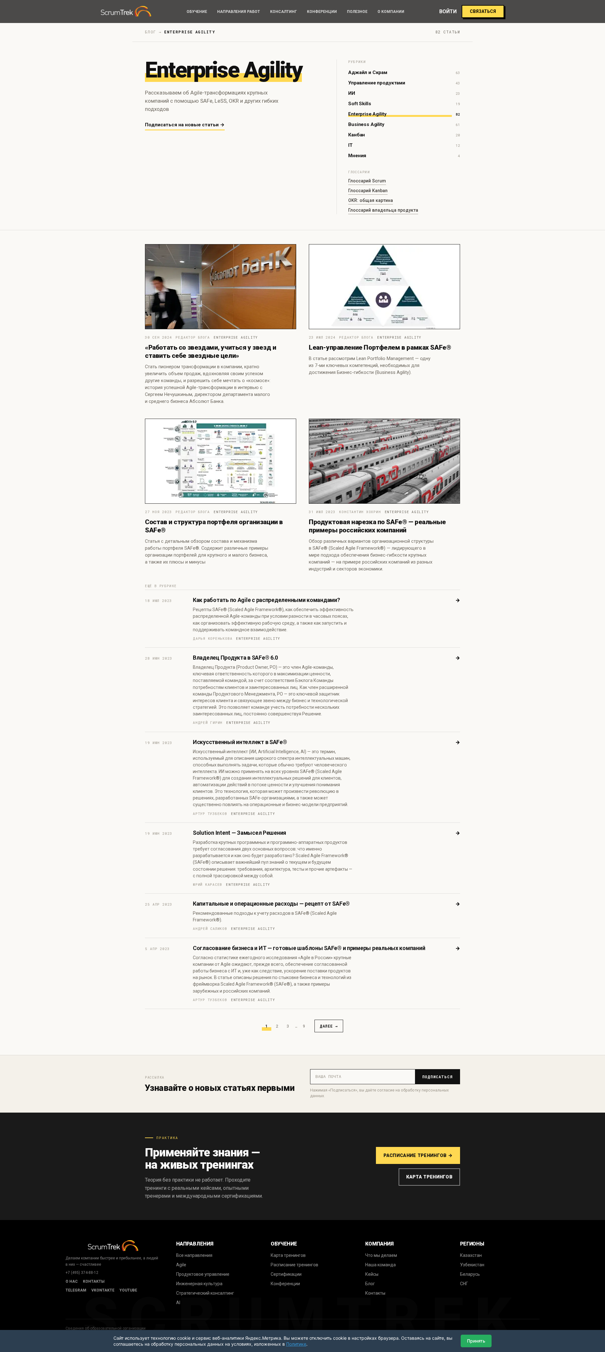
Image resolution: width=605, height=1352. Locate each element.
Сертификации (286, 1274)
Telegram (76, 1290)
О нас (72, 1281)
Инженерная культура (199, 1283)
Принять (476, 1340)
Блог (370, 1283)
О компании (390, 11)
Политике (296, 1344)
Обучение (197, 11)
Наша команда (380, 1264)
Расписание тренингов (294, 1264)
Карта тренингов (429, 1177)
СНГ (464, 1283)
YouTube (128, 1290)
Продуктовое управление (202, 1274)
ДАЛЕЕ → (329, 1025)
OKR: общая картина (370, 200)
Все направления (194, 1255)
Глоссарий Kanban (368, 190)
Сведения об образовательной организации (106, 1328)
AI (178, 1302)
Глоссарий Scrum (367, 180)
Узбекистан (472, 1264)
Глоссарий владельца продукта (383, 210)
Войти (448, 11)
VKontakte (102, 1290)
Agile (181, 1264)
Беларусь (470, 1274)
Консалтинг (283, 11)
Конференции (322, 11)
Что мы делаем (381, 1255)
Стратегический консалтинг (205, 1293)
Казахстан (471, 1255)
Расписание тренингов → (417, 1155)
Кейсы (371, 1274)
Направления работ (238, 11)
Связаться (483, 11)
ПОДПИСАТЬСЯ (437, 1076)
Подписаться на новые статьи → (185, 125)
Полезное (357, 11)
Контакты (94, 1281)
